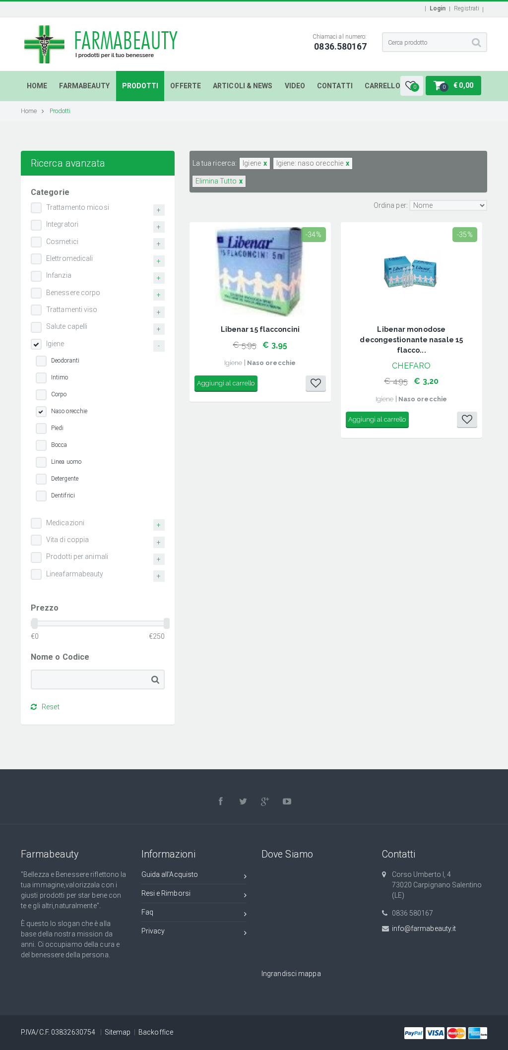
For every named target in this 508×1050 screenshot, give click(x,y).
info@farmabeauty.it (424, 928)
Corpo (59, 394)
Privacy (153, 931)
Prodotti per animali (77, 556)
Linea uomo (66, 461)
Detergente (64, 478)
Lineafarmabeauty (75, 574)
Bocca (59, 444)
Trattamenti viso (72, 309)
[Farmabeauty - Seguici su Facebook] (221, 801)
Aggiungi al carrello (226, 383)
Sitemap (118, 1032)
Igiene (55, 344)
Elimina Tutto (216, 181)
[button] (411, 86)
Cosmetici (62, 242)
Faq (147, 912)
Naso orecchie (69, 411)
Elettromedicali (69, 258)
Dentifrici (63, 495)
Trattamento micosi (77, 207)
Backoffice (155, 1032)
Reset (51, 707)
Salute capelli (66, 326)
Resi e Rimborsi (166, 893)
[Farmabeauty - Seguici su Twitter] (243, 801)
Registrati (466, 8)
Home (29, 111)
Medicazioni (65, 523)
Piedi (57, 428)
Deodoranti (65, 360)
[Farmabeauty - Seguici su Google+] (265, 801)
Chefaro (411, 366)
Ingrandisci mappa (291, 974)
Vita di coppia (67, 540)
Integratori (62, 224)
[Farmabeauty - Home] (102, 27)
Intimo (59, 377)
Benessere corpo (73, 293)
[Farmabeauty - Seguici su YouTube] (287, 801)
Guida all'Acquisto (169, 874)
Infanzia (58, 275)
